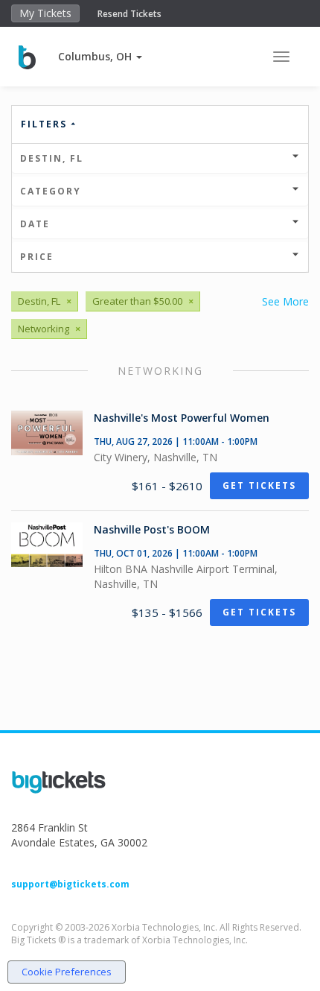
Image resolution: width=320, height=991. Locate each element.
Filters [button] (46, 124)
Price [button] (37, 256)
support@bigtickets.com (70, 884)
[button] (100, 56)
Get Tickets (259, 485)
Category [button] (50, 191)
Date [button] (35, 224)
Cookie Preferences (67, 971)
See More (285, 301)
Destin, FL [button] (51, 158)
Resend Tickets (129, 13)
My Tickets (45, 13)
